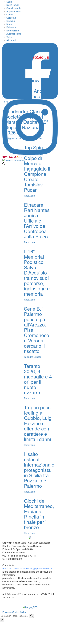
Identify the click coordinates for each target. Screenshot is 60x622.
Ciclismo (10, 20)
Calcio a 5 (11, 17)
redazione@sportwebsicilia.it (29, 565)
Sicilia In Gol (12, 4)
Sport (9, 1)
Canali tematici (13, 8)
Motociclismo (13, 30)
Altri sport (11, 40)
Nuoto (9, 24)
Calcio (9, 14)
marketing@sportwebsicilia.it (37, 568)
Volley (9, 37)
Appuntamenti (13, 11)
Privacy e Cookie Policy (14, 612)
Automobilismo (13, 33)
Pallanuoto (11, 27)
